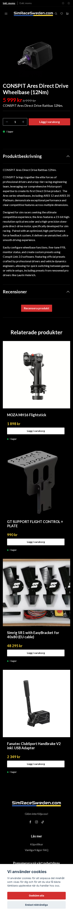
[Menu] (6, 14)
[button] (64, 56)
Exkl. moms (26, 3)
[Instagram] (36, 822)
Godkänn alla (36, 895)
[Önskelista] (61, 13)
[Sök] (56, 13)
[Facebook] (30, 822)
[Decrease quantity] (7, 121)
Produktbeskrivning (22, 156)
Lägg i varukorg (36, 430)
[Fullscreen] (36, 54)
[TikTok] (42, 822)
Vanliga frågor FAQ (36, 850)
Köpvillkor (36, 844)
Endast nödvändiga (36, 904)
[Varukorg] (67, 13)
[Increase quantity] (23, 121)
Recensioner (15, 291)
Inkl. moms (9, 3)
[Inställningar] (63, 3)
